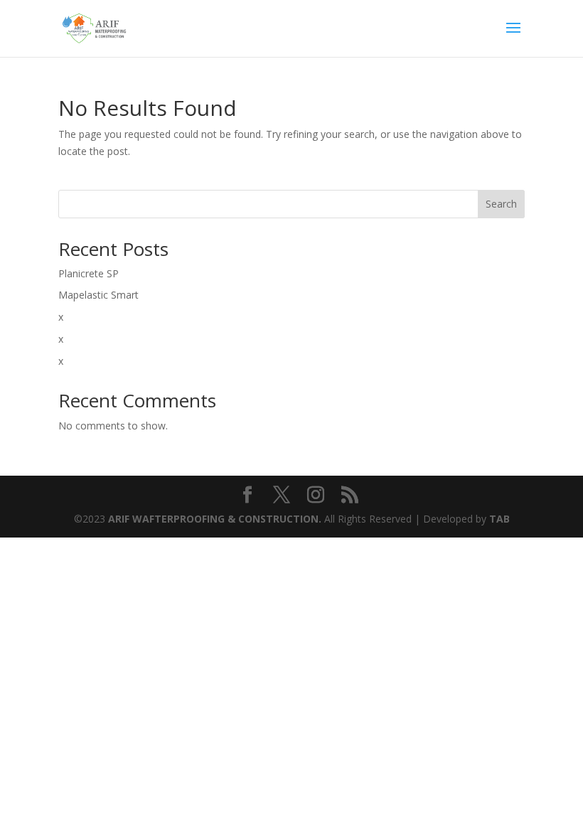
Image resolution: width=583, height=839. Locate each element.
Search (501, 203)
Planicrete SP (88, 273)
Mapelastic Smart (98, 294)
